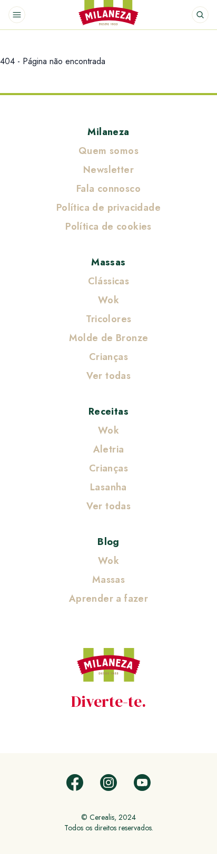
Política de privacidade (108, 207)
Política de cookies (108, 226)
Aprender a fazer (108, 598)
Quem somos (108, 151)
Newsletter (108, 170)
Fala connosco (108, 189)
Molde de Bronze (109, 338)
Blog (108, 542)
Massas (108, 262)
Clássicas (109, 281)
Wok (108, 300)
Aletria (108, 449)
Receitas (108, 411)
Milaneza (108, 132)
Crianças (108, 357)
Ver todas (108, 376)
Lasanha (108, 487)
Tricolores (109, 319)
